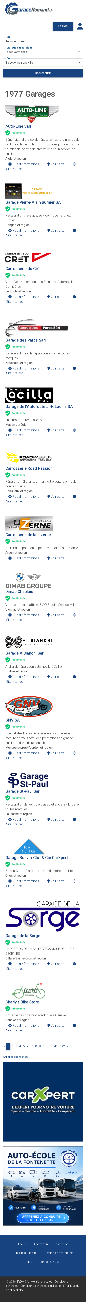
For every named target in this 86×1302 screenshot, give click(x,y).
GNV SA (12, 720)
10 (44, 1046)
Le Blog (63, 26)
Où (8, 58)
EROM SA (22, 1281)
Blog (29, 1262)
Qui (8, 36)
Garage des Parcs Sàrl (25, 340)
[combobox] (43, 52)
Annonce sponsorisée (16, 1056)
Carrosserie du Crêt (23, 268)
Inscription (61, 1244)
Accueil (22, 1244)
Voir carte (57, 164)
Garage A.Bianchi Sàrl (25, 653)
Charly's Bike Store (22, 1002)
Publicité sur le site (24, 1253)
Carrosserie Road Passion (29, 468)
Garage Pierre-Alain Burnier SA (33, 202)
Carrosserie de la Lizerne (28, 534)
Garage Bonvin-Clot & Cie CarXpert (36, 857)
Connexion (41, 1244)
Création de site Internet (58, 1253)
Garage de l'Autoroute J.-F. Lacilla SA (39, 406)
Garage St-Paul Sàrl (23, 791)
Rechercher (43, 73)
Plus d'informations (25, 164)
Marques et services (19, 47)
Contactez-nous (49, 1262)
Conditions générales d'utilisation (41, 1286)
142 (62, 1046)
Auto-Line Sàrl (18, 126)
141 (55, 1046)
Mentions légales (41, 1281)
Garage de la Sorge (22, 935)
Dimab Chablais (19, 591)
